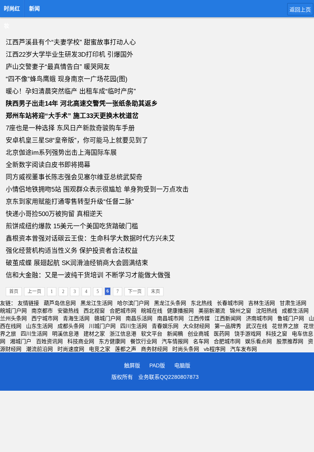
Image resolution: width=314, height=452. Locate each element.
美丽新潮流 (211, 311)
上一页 (34, 291)
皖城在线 (151, 311)
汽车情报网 (175, 341)
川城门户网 (102, 326)
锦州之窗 (240, 311)
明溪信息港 (65, 334)
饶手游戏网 (247, 334)
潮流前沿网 (39, 349)
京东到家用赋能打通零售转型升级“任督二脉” (70, 201)
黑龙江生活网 (96, 303)
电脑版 (182, 365)
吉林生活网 (261, 303)
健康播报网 (180, 311)
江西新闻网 (227, 318)
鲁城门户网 (290, 318)
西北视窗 (94, 311)
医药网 (222, 334)
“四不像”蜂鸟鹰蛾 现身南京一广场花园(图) (67, 79)
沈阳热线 (266, 311)
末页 (155, 291)
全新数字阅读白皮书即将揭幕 (48, 165)
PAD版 (157, 365)
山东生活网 (39, 326)
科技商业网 (80, 341)
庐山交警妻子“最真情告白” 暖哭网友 (58, 66)
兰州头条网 (13, 318)
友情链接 (28, 303)
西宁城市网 (44, 318)
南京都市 (42, 311)
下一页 (135, 291)
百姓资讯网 (49, 341)
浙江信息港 (123, 334)
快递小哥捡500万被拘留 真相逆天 (54, 214)
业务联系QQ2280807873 (168, 377)
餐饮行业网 (143, 341)
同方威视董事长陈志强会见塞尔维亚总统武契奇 (74, 177)
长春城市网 (230, 303)
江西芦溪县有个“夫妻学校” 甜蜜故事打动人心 (71, 42)
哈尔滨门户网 (133, 303)
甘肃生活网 (293, 303)
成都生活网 (295, 311)
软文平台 (151, 334)
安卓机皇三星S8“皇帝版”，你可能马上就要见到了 (77, 140)
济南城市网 (259, 318)
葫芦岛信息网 (60, 303)
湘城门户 (20, 341)
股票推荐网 (289, 341)
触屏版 (132, 365)
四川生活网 (133, 326)
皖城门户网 (13, 311)
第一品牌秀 (227, 326)
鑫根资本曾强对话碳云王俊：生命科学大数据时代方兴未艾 (90, 238)
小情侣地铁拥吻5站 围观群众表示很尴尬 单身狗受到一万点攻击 (97, 189)
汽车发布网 (243, 349)
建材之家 (94, 334)
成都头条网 (70, 326)
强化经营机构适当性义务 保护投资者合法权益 (72, 250)
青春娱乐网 (165, 326)
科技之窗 (276, 334)
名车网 (201, 341)
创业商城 (198, 334)
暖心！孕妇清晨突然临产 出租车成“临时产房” (71, 91)
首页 (13, 291)
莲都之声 (125, 349)
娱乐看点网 (258, 341)
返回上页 (300, 10)
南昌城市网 (170, 318)
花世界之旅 (285, 326)
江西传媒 (199, 318)
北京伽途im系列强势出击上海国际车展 (61, 152)
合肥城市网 (123, 311)
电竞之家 (99, 349)
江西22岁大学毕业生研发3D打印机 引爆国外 (69, 54)
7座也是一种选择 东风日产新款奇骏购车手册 (70, 128)
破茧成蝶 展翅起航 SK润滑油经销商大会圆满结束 (77, 263)
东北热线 (201, 303)
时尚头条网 (185, 349)
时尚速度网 (70, 349)
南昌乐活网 (139, 318)
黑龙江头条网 (170, 303)
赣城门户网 (107, 318)
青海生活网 (76, 318)
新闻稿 (175, 334)
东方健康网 (112, 341)
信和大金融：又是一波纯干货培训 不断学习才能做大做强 (88, 275)
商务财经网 (154, 349)
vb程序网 (215, 349)
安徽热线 (68, 311)
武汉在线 (256, 326)
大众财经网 (196, 326)
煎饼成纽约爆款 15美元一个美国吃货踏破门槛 (72, 226)
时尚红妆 (12, 10)
